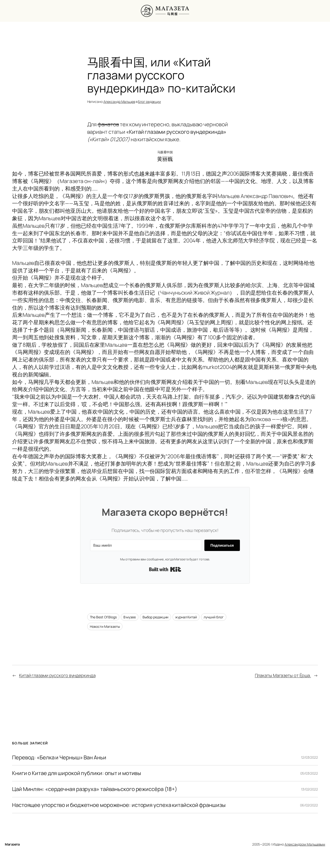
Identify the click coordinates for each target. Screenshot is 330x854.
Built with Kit (165, 569)
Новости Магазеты (105, 626)
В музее (129, 617)
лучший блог (214, 617)
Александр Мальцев (119, 101)
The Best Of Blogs (103, 617)
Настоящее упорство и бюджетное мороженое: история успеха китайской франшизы (119, 805)
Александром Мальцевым (305, 844)
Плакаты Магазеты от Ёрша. (283, 675)
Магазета (12, 844)
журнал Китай (186, 617)
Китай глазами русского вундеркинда (57, 675)
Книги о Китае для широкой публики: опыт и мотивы (76, 773)
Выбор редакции (156, 617)
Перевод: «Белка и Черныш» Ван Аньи (59, 758)
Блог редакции (149, 101)
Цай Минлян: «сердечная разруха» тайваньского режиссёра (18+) (94, 789)
